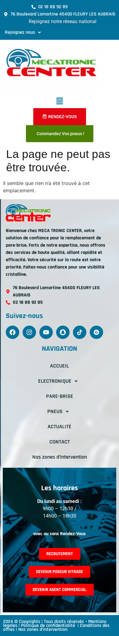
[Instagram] (29, 332)
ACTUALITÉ (59, 426)
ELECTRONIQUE (54, 381)
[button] (23, 32)
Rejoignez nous (20, 32)
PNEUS (55, 411)
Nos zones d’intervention (59, 456)
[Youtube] (46, 332)
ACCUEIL (59, 365)
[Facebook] (12, 332)
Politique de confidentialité (48, 625)
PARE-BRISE (59, 396)
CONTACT (59, 441)
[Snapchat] (63, 332)
